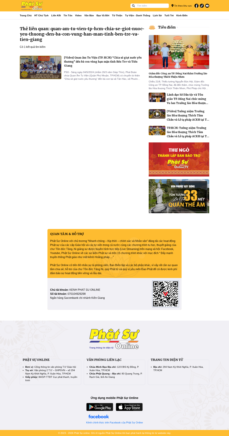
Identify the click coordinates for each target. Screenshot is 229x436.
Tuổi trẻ (169, 15)
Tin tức (68, 15)
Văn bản (89, 15)
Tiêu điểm (167, 27)
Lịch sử (157, 15)
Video (78, 15)
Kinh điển (182, 15)
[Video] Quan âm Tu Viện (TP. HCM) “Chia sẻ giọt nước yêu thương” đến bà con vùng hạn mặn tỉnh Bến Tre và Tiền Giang (103, 61)
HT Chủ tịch (41, 15)
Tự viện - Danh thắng (137, 15)
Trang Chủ (26, 15)
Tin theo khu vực (183, 5)
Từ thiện (117, 15)
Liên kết (56, 15)
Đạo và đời (103, 15)
